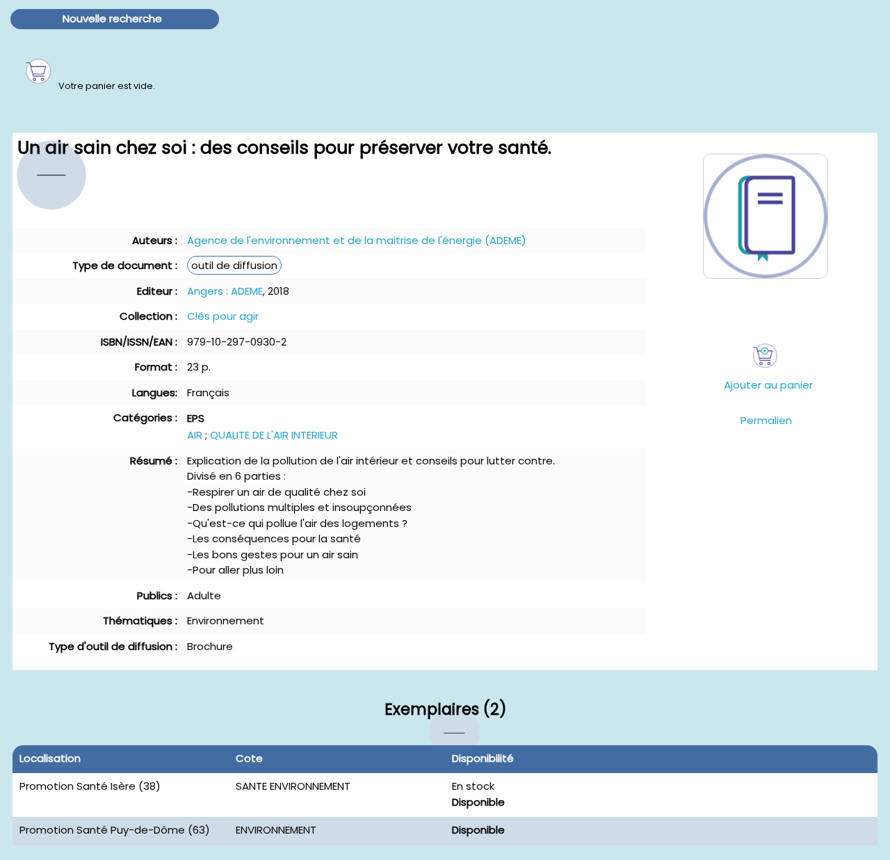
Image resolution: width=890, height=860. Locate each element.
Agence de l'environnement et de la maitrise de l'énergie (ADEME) (356, 240)
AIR (194, 435)
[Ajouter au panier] (765, 355)
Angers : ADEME (225, 291)
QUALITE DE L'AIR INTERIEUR (274, 435)
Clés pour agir (223, 316)
